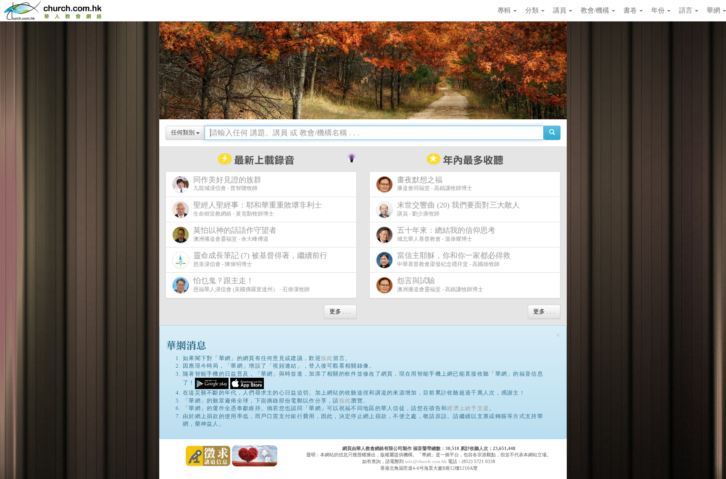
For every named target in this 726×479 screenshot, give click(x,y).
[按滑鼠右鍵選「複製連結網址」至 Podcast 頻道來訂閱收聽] (352, 157)
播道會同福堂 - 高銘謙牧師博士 (434, 184)
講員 (560, 10)
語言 (686, 10)
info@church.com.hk (426, 461)
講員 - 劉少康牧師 (458, 209)
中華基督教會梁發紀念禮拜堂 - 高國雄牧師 (453, 259)
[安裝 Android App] (212, 383)
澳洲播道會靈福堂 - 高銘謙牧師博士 (440, 284)
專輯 (505, 10)
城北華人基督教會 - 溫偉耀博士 (446, 234)
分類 (532, 10)
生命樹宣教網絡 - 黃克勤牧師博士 (257, 209)
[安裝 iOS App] (247, 383)
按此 (327, 358)
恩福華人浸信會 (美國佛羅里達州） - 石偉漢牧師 (251, 284)
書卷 (631, 10)
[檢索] (552, 133)
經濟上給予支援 (468, 408)
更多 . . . (340, 311)
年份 (658, 10)
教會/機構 (596, 10)
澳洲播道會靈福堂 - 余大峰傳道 (234, 234)
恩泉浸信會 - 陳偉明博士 (260, 259)
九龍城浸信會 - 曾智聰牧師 (227, 184)
